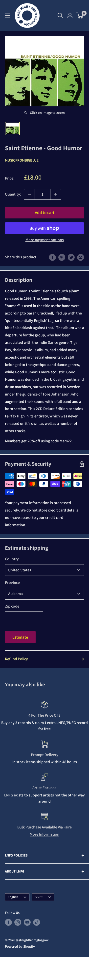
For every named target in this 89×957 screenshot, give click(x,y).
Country (12, 558)
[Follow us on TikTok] (36, 922)
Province (12, 582)
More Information (44, 834)
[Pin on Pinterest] (61, 257)
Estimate (20, 637)
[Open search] (60, 15)
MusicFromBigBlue (22, 160)
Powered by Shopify (20, 946)
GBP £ (39, 897)
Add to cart (44, 212)
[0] (80, 15)
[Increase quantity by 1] (55, 194)
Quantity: (13, 194)
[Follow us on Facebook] (8, 922)
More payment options (44, 239)
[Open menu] (7, 15)
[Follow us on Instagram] (17, 922)
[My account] (69, 15)
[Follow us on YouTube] (27, 922)
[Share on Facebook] (52, 257)
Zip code (12, 606)
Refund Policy (16, 658)
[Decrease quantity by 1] (29, 194)
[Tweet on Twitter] (71, 257)
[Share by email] (80, 257)
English (13, 897)
